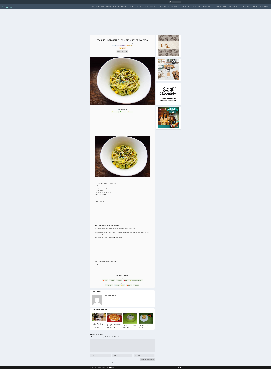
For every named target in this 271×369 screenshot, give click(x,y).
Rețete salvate (264, 6)
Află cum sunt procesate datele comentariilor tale (128, 362)
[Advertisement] (132, 22)
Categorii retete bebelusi (157, 6)
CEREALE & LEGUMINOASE (136, 280)
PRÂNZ (116, 285)
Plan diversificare (141, 6)
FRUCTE (105, 280)
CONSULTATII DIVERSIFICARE (103, 6)
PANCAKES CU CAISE (144, 325)
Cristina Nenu (111, 367)
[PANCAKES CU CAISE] (146, 318)
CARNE (126, 280)
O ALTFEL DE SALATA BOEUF (130, 325)
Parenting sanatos (235, 6)
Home (92, 6)
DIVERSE (136, 285)
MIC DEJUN (109, 285)
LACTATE (119, 280)
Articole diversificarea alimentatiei (123, 6)
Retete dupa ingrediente (188, 6)
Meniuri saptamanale (219, 6)
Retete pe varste (172, 6)
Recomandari (247, 6)
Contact (255, 6)
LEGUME (112, 280)
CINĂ (122, 285)
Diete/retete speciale (204, 6)
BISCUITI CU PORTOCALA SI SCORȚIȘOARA (114, 325)
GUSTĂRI (129, 285)
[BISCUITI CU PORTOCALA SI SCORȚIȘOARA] (114, 317)
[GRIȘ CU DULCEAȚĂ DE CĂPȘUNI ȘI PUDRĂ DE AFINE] (99, 317)
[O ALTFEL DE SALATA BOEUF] (130, 318)
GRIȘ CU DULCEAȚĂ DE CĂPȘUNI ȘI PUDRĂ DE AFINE (97, 325)
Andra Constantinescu (119, 43)
